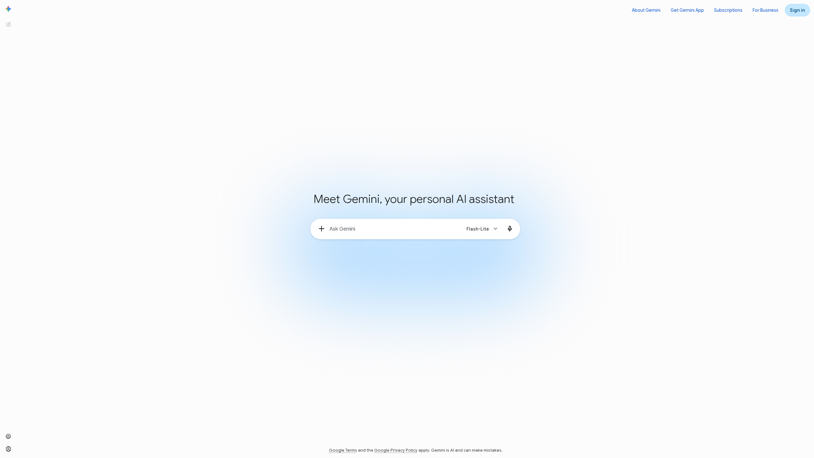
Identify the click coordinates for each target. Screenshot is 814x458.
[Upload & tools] (322, 229)
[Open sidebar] (8, 9)
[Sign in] (8, 449)
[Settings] (8, 436)
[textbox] (392, 229)
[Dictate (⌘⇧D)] (510, 229)
